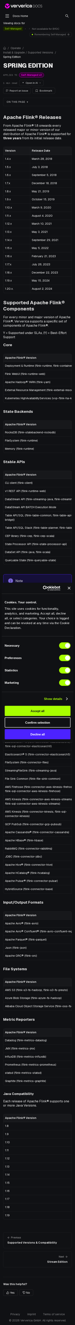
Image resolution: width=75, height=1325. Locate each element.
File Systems (15, 968)
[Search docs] (67, 16)
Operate (16, 48)
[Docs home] (4, 48)
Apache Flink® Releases (32, 117)
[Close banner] (69, 588)
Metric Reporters (19, 1019)
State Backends (18, 411)
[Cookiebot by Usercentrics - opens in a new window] (44, 588)
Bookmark (46, 90)
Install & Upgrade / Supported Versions (28, 52)
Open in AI (32, 83)
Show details (53, 699)
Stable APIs (14, 461)
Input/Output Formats (23, 902)
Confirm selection (37, 722)
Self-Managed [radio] (13, 28)
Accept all (37, 710)
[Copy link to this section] (64, 117)
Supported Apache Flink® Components (34, 305)
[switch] (64, 658)
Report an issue (19, 90)
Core (7, 344)
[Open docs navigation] (7, 16)
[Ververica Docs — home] (23, 6)
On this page (16, 102)
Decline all (37, 734)
